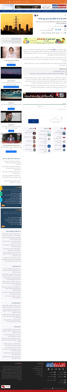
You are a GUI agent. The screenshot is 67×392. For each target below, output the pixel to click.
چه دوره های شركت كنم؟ (11, 151)
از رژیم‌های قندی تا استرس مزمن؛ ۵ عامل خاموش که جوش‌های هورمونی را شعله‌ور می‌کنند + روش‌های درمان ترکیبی (11, 288)
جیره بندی (57, 33)
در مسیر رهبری (11, 109)
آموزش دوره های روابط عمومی (47, 11)
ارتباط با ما (4, 11)
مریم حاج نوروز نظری (28, 136)
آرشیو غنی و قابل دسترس (15, 196)
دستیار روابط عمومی (19, 11)
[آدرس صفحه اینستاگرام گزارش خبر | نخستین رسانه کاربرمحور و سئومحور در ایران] (63, 369)
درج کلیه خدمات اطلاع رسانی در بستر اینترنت (12, 201)
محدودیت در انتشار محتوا (15, 224)
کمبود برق (43, 33)
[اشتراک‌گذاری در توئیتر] (58, 29)
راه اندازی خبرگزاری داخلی (15, 193)
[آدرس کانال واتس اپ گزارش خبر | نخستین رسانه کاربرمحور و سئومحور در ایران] (52, 369)
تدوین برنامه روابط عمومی (36, 11)
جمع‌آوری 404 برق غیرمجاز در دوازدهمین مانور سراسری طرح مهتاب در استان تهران (47, 73)
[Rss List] (7, 2)
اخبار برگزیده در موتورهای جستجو (12, 231)
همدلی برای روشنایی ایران (58, 71)
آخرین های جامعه (15, 266)
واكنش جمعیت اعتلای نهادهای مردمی (11, 87)
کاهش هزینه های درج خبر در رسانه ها (13, 203)
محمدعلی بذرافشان (28, 132)
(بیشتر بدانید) (14, 42)
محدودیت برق (48, 33)
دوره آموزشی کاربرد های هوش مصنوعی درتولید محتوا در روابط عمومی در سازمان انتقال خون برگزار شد (11, 177)
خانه (65, 15)
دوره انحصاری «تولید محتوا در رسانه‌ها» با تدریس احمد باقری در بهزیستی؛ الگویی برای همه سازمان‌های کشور (11, 168)
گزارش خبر (64, 11)
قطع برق (53, 33)
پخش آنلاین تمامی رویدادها (15, 198)
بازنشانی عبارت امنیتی (55, 122)
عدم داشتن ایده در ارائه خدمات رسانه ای (12, 220)
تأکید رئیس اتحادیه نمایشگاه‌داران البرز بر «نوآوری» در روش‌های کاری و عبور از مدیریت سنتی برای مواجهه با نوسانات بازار (11, 349)
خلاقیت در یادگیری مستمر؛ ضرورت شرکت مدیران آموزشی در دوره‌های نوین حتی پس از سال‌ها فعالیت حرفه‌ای (41, 1)
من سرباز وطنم (11, 102)
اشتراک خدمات (12, 11)
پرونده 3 (1, 200)
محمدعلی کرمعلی (28, 145)
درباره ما (7, 11)
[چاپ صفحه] (37, 15)
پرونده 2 (1, 194)
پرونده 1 (1, 188)
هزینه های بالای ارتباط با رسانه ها (14, 217)
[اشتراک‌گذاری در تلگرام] (56, 29)
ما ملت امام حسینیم (11, 65)
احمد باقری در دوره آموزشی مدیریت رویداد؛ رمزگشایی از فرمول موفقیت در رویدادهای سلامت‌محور (12, 162)
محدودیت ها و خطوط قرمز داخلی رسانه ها (12, 219)
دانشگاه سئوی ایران (57, 149)
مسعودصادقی (29, 141)
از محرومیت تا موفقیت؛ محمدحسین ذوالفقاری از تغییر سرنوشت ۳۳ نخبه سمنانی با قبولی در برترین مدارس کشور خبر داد (11, 283)
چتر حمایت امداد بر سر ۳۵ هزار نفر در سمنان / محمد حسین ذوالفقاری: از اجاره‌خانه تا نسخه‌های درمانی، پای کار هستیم (12, 254)
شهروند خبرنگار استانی (57, 11)
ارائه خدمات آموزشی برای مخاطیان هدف (12, 200)
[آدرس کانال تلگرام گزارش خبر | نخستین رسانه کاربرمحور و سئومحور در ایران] (56, 369)
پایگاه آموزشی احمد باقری (59, 26)
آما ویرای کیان (44, 388)
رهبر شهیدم (11, 131)
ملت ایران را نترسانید (11, 80)
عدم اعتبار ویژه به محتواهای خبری (14, 222)
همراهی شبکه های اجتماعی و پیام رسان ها (12, 195)
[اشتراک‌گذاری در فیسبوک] (60, 29)
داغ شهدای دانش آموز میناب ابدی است (11, 60)
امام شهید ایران (11, 124)
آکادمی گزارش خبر (27, 11)
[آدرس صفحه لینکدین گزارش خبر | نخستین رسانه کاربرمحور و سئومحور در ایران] (59, 369)
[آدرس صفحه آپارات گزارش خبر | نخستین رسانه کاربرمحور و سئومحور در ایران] (48, 369)
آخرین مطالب (16, 326)
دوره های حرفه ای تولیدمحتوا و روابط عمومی (11, 145)
